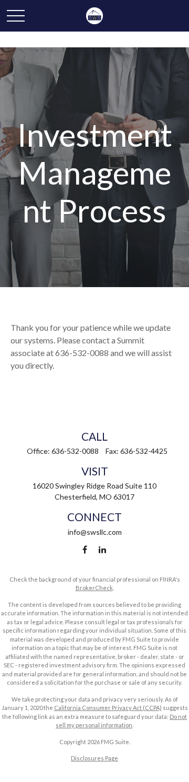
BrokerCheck (94, 587)
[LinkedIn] (103, 550)
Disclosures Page (94, 758)
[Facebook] (85, 550)
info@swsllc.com (95, 531)
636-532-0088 (75, 450)
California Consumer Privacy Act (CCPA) (108, 707)
